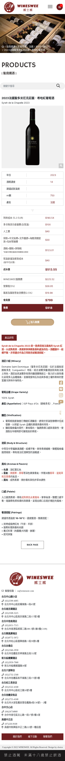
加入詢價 (34, 322)
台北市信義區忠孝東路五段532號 (20, 653)
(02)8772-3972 (11, 637)
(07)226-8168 (11, 724)
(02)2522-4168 (11, 687)
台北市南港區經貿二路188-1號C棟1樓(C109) (25, 629)
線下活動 (32, 736)
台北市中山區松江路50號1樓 (18, 690)
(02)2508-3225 (11, 613)
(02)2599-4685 (11, 600)
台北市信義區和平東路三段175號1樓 (22, 678)
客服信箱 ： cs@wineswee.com (19, 591)
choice (60, 747)
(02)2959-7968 (11, 662)
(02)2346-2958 (11, 650)
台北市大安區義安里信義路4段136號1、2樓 (25, 702)
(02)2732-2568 (11, 674)
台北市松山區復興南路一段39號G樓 (21, 641)
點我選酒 (10, 46)
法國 (31, 46)
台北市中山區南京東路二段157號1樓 (22, 616)
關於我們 (17, 736)
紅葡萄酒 (22, 46)
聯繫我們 (47, 736)
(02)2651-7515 (11, 625)
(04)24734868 (11, 711)
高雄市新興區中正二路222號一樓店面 (22, 727)
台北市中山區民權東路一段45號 (19, 604)
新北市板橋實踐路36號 (15, 665)
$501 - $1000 (43, 46)
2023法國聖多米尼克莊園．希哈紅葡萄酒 (24, 50)
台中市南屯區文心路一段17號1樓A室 (22, 715)
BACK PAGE (32, 544)
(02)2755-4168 (11, 699)
